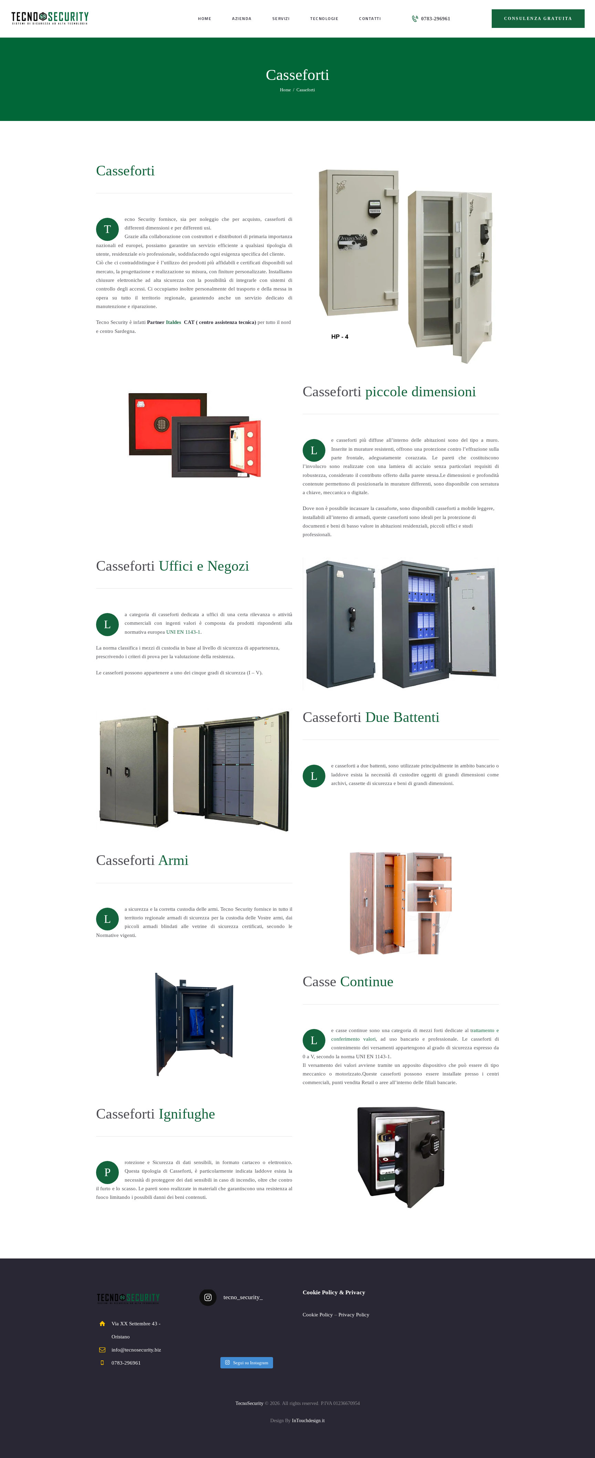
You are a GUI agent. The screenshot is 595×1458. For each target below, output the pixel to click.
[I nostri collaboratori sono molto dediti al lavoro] (278, 1321)
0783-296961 (126, 1363)
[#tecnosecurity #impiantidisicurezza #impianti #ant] (245, 1321)
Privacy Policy (353, 1314)
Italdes (173, 322)
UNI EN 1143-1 (183, 632)
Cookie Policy (318, 1314)
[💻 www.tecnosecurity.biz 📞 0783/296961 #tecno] (245, 1340)
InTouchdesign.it (308, 1420)
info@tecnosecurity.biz (136, 1350)
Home (285, 89)
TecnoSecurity (249, 1403)
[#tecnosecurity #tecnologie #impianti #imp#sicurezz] (213, 1340)
